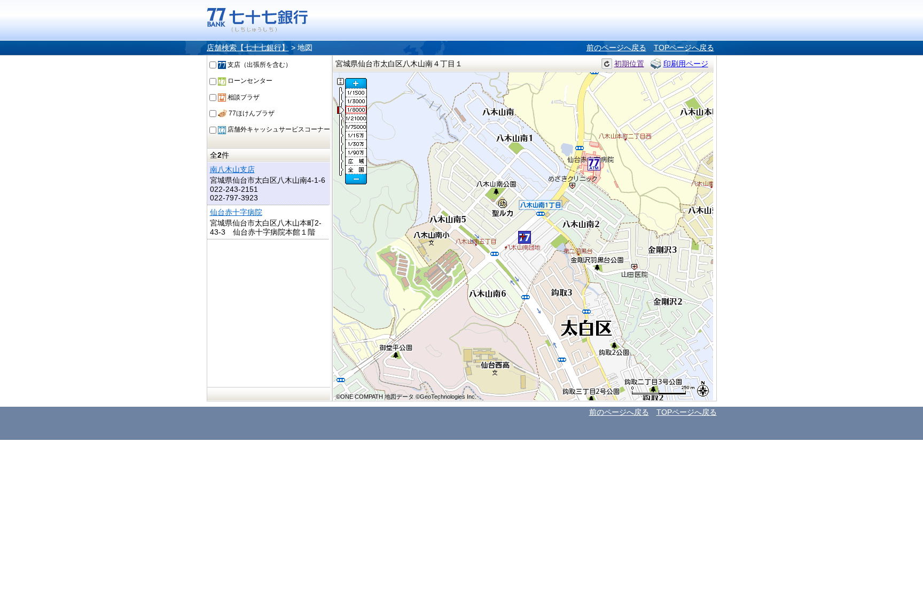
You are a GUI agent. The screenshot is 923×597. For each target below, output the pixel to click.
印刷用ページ (685, 63)
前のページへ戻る (616, 47)
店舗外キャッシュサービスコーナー (278, 129)
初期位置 (629, 63)
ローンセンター (249, 80)
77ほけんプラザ (251, 113)
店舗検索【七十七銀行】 (248, 47)
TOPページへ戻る (684, 47)
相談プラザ (243, 97)
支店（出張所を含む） (259, 64)
